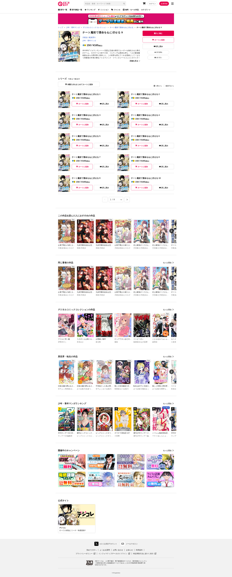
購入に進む (158, 33)
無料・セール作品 (132, 10)
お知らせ (129, 550)
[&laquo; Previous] (105, 199)
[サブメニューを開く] (172, 3)
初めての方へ (92, 550)
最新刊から (170, 86)
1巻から (159, 86)
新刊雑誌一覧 (77, 10)
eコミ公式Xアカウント (106, 544)
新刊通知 (159, 52)
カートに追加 (159, 40)
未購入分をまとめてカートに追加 (80, 84)
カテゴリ (144, 10)
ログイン (152, 4)
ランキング (91, 10)
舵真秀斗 (92, 37)
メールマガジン (132, 544)
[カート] (144, 3)
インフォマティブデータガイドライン (112, 554)
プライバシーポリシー (85, 554)
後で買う (159, 57)
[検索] (124, 3)
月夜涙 (84, 37)
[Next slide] (171, 230)
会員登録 (164, 4)
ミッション (104, 10)
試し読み (159, 46)
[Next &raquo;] (127, 199)
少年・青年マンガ (89, 41)
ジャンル (117, 10)
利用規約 (139, 550)
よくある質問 (105, 550)
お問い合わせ (118, 550)
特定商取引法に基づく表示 (144, 554)
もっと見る (167, 263)
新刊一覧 (63, 10)
